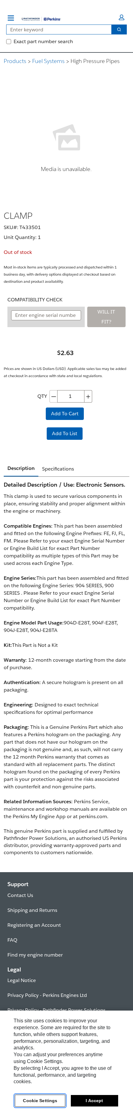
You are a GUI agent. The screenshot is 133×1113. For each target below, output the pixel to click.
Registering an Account (34, 925)
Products (15, 61)
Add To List (64, 433)
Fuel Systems (48, 61)
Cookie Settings (40, 1100)
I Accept (94, 1100)
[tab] (21, 468)
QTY (42, 396)
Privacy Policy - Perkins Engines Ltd (47, 995)
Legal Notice (21, 980)
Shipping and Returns (32, 910)
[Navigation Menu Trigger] (11, 18)
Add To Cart (65, 413)
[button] (121, 17)
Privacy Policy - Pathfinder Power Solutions (56, 1010)
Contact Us (20, 895)
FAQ (12, 940)
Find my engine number (35, 955)
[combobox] (56, 29)
